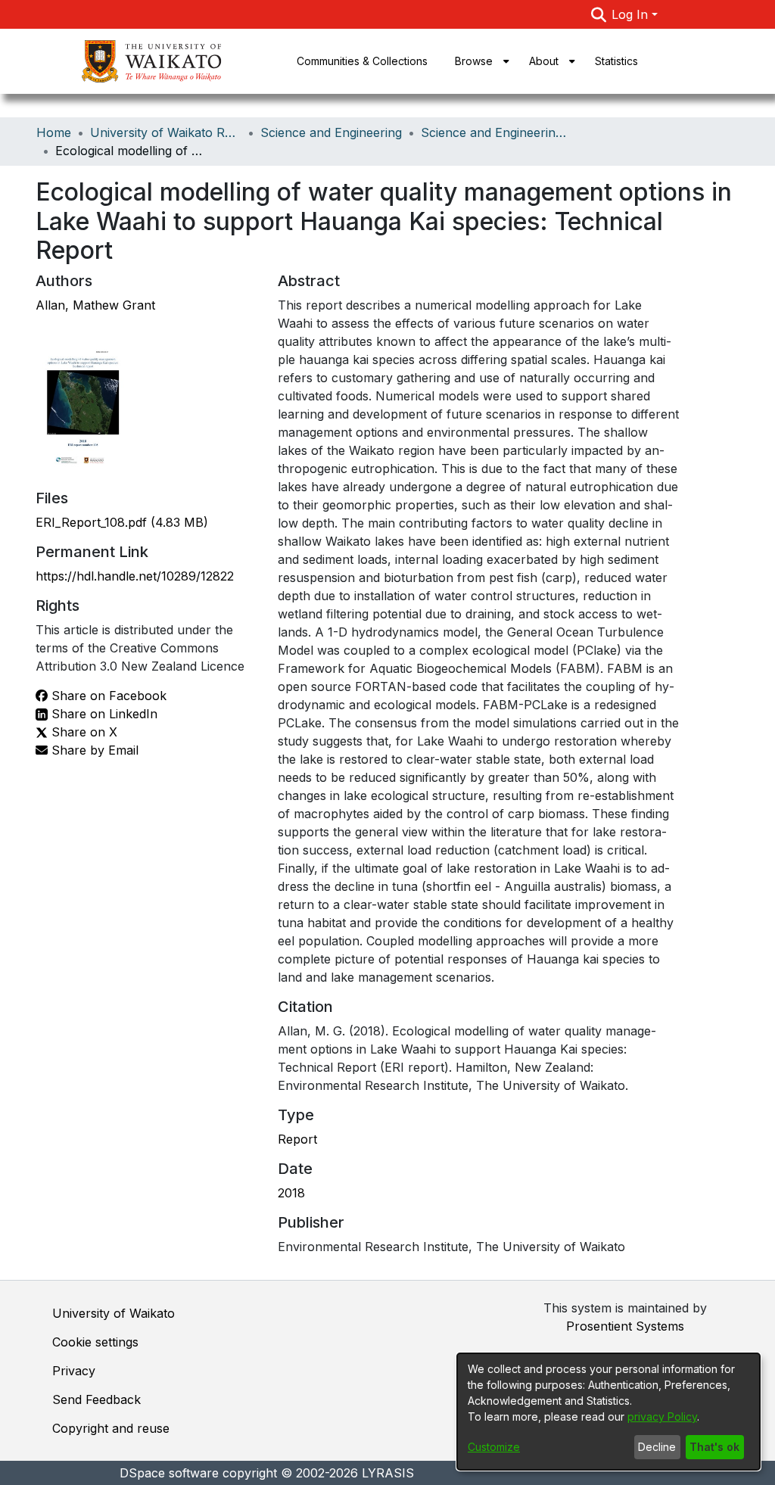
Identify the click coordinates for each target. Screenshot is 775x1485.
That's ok (714, 1446)
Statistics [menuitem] (616, 60)
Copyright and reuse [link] (111, 1428)
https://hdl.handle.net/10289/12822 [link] (135, 576)
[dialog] (608, 1411)
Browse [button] (474, 60)
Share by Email (93, 750)
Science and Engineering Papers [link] (496, 132)
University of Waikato (113, 1313)
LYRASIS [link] (388, 1472)
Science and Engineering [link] (331, 132)
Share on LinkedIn (102, 713)
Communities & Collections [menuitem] (362, 60)
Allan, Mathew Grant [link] (95, 305)
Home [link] (53, 132)
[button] (598, 14)
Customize (494, 1446)
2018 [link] (291, 1192)
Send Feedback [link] (96, 1399)
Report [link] (297, 1139)
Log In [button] (632, 14)
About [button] (544, 60)
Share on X (82, 731)
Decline (657, 1446)
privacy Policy (662, 1416)
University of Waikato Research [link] (165, 132)
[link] (122, 522)
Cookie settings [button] (95, 1342)
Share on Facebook (107, 695)
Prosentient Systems (625, 1326)
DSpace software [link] (169, 1472)
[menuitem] (478, 61)
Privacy (73, 1370)
